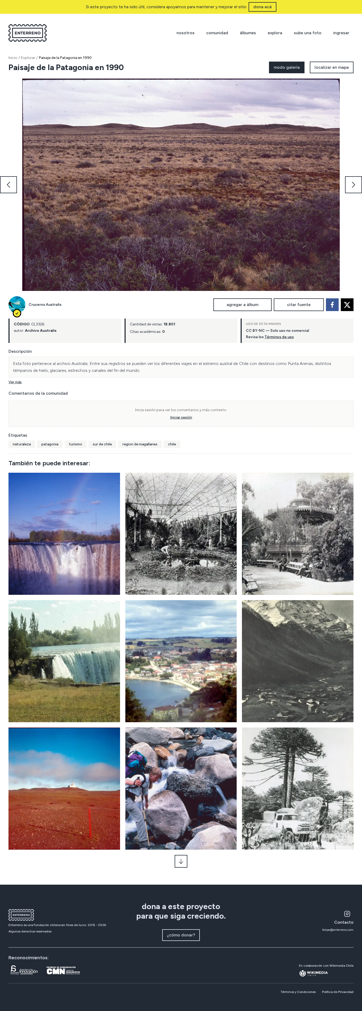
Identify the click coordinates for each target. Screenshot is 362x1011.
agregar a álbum (242, 304)
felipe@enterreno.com (338, 930)
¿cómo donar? (181, 934)
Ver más (15, 382)
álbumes (248, 32)
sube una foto (307, 32)
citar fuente (299, 304)
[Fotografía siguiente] (353, 184)
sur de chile (102, 444)
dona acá (262, 6)
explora (275, 32)
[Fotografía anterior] (8, 184)
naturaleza (22, 444)
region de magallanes (139, 444)
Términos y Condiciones (298, 992)
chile (172, 444)
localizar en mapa (332, 67)
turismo (75, 444)
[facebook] (332, 304)
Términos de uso (279, 337)
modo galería (287, 67)
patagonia (49, 444)
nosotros (185, 32)
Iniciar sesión (181, 417)
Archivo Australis (40, 330)
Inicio (12, 57)
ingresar (341, 32)
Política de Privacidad (338, 992)
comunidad (217, 32)
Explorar (28, 57)
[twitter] (347, 304)
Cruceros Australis (45, 304)
